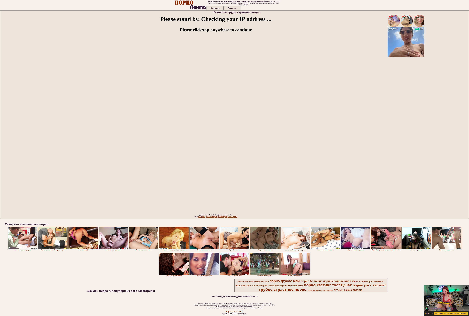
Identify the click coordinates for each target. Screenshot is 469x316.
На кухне (201, 217)
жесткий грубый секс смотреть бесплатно (253, 281)
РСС (241, 312)
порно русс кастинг (369, 285)
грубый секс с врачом (348, 289)
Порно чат (232, 8)
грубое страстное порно (283, 289)
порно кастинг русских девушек (320, 290)
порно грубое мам (285, 281)
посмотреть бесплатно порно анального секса (279, 285)
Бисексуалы (232, 217)
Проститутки (222, 217)
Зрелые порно (211, 217)
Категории (215, 8)
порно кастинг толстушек (328, 285)
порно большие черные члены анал (326, 281)
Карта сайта (231, 312)
